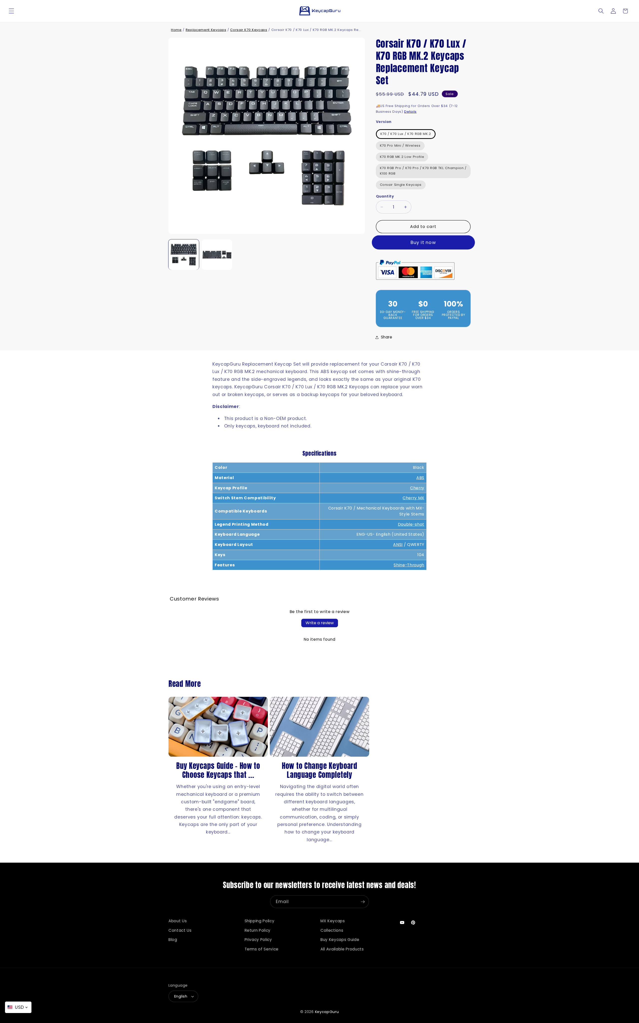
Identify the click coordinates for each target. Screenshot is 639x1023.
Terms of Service (262, 949)
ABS (420, 478)
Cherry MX (413, 498)
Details (410, 111)
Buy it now (423, 242)
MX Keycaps (332, 920)
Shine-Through (409, 565)
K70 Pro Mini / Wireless (400, 145)
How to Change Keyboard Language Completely (319, 770)
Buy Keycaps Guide (339, 939)
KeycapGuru (327, 1011)
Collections (331, 930)
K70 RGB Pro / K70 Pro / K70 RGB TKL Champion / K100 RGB (423, 171)
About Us (177, 920)
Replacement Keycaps (206, 29)
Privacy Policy (258, 939)
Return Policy (258, 930)
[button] (11, 11)
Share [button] (386, 337)
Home (176, 29)
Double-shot (411, 524)
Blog (172, 939)
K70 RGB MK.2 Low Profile (402, 156)
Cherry (417, 488)
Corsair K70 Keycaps (248, 29)
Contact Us (180, 930)
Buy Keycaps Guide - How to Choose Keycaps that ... (218, 770)
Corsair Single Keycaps (401, 185)
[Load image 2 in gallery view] (217, 254)
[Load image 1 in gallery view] (183, 254)
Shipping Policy (260, 920)
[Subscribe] (363, 901)
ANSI (398, 544)
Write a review (320, 623)
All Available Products (342, 949)
